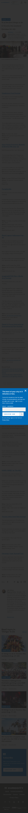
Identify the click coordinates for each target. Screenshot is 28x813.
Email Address (7, 406)
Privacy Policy (5, 420)
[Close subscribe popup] (25, 391)
